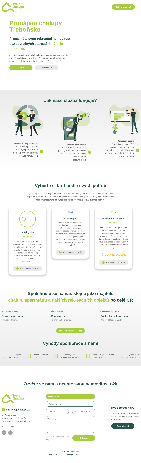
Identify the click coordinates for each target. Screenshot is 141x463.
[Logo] (13, 7)
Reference (47, 67)
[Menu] (138, 7)
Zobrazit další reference (70, 331)
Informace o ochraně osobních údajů (57, 437)
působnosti (62, 455)
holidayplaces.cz (86, 455)
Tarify (21, 67)
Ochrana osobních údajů (77, 459)
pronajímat (123, 7)
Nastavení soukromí (58, 459)
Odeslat (84, 438)
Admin (46, 459)
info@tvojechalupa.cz (18, 409)
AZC (95, 459)
